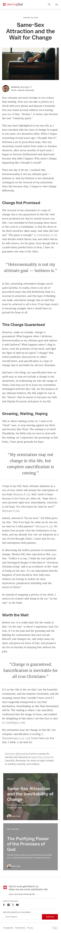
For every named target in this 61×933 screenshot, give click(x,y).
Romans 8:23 (21, 494)
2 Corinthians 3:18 (13, 722)
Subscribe (50, 917)
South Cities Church (41, 757)
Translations (8, 928)
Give (55, 928)
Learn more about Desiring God (22, 894)
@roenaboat (23, 753)
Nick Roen (10, 753)
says (53, 554)
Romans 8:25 (43, 526)
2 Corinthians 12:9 (45, 235)
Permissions (20, 928)
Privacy (30, 928)
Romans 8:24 (10, 510)
